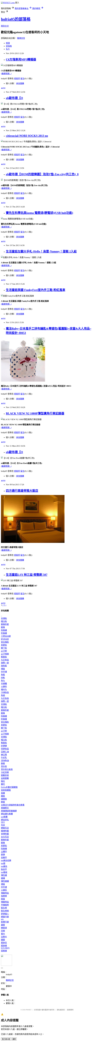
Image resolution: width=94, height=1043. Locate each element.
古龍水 (4, 937)
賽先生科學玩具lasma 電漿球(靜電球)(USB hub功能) (39, 212)
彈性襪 (4, 875)
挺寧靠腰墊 (6, 790)
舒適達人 (5, 914)
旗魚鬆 (4, 666)
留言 (22, 78)
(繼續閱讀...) (6, 74)
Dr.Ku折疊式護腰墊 (9, 787)
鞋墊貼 (4, 657)
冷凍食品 (5, 692)
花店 (3, 825)
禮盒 (3, 669)
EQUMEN (5, 948)
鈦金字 (4, 869)
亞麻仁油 (5, 752)
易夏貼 (4, 645)
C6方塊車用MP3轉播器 (21, 59)
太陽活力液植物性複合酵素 (12, 805)
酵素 (3, 763)
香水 (3, 934)
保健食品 (5, 749)
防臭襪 (4, 633)
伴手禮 (4, 672)
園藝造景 (5, 775)
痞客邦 (17, 78)
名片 (8, 49)
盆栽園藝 (5, 778)
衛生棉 (4, 908)
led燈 (3, 863)
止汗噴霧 (5, 654)
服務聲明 (70, 1010)
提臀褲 (4, 951)
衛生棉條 (5, 911)
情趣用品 (5, 893)
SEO (3, 822)
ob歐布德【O (14, 98)
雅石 (3, 781)
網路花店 (5, 828)
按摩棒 (4, 896)
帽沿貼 (4, 621)
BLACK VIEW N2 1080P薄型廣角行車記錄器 (35, 413)
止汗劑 (4, 651)
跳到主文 (5, 26)
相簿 (8, 43)
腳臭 (3, 627)
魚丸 (3, 681)
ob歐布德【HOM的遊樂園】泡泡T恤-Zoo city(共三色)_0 (42, 174)
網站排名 (5, 820)
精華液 (4, 928)
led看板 (4, 872)
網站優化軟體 (7, 814)
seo (2, 919)
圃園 (3, 940)
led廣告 (4, 866)
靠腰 (3, 793)
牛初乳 (4, 758)
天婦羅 (4, 684)
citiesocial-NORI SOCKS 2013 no (27, 135)
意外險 (4, 766)
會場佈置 (5, 834)
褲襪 (3, 878)
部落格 (9, 46)
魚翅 (3, 695)
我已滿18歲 (6, 1039)
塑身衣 (4, 943)
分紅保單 (5, 772)
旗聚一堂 (5, 663)
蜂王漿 (4, 755)
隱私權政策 (61, 1010)
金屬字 (4, 857)
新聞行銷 (5, 922)
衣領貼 (4, 618)
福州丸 (4, 689)
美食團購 (20, 83)
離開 (14, 1039)
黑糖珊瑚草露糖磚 (9, 811)
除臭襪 (4, 630)
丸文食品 (5, 660)
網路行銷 (5, 917)
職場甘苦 (21, 38)
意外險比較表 (7, 769)
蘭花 (3, 784)
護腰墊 (4, 799)
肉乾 (3, 678)
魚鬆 (3, 675)
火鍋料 (4, 686)
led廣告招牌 (6, 860)
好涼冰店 (5, 639)
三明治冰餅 (6, 636)
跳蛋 (3, 899)
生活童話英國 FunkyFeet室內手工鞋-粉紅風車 (35, 290)
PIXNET (28, 1010)
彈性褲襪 (5, 881)
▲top (3, 88)
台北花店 (5, 837)
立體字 (4, 852)
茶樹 (3, 931)
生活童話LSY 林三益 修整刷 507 (26, 574)
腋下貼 (4, 648)
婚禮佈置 (5, 831)
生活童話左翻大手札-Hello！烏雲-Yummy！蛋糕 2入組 (41, 251)
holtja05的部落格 (15, 19)
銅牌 (3, 854)
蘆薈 (3, 925)
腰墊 (3, 796)
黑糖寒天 (5, 808)
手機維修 (5, 905)
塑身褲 (4, 946)
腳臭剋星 (5, 624)
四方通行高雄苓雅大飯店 (22, 490)
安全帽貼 (5, 642)
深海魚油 (5, 760)
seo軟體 (4, 817)
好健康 (4, 746)
